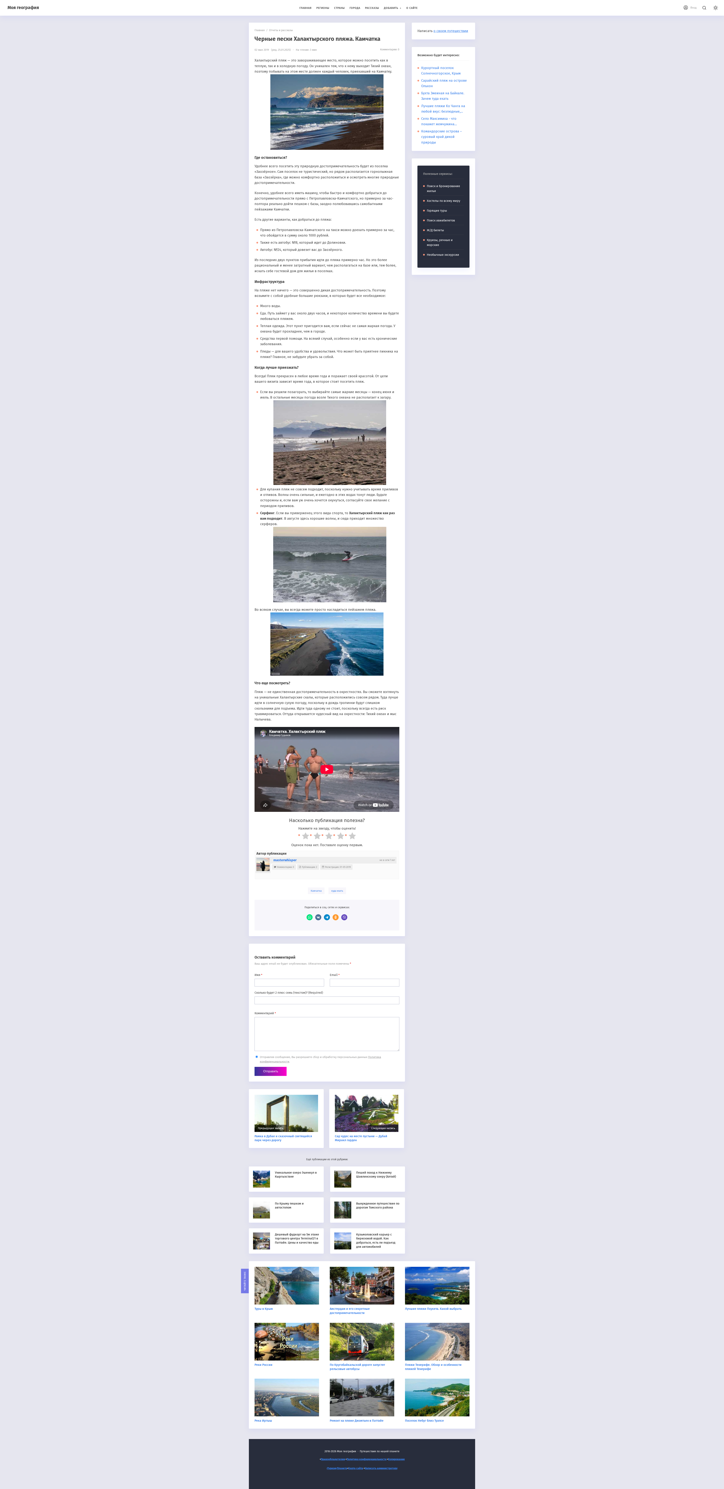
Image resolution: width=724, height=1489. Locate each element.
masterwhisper (285, 860)
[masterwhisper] (263, 864)
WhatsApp (310, 917)
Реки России (263, 1365)
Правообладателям (333, 1459)
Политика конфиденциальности (367, 1459)
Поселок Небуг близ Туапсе (424, 1420)
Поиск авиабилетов (441, 220)
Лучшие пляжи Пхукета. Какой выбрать (433, 1309)
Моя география (23, 7)
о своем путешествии (450, 31)
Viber (344, 917)
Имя (258, 975)
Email (335, 975)
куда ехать (337, 890)
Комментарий (265, 1013)
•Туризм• (332, 1468)
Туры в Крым (264, 1309)
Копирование (396, 1459)
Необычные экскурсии (443, 255)
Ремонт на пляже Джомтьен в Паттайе (356, 1420)
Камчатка (316, 890)
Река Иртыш (263, 1420)
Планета (342, 1468)
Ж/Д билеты (435, 230)
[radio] (303, 836)
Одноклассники (336, 917)
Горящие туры (437, 210)
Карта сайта (355, 1468)
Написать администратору (381, 1468)
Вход (693, 7)
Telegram (327, 917)
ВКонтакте (318, 917)
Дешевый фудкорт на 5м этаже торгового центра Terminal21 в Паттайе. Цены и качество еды (297, 1238)
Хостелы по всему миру (443, 201)
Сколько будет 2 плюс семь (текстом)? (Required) (289, 992)
